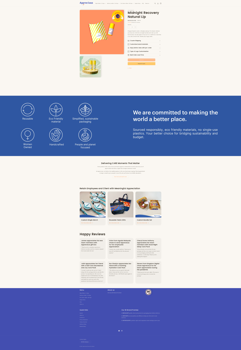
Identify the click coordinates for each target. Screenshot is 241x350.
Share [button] (130, 68)
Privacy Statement (84, 319)
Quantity (129, 24)
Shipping (129, 22)
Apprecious (85, 346)
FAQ (81, 302)
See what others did (86, 222)
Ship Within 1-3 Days (84, 293)
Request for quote (141, 63)
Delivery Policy (83, 324)
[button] (100, 3)
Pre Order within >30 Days (85, 297)
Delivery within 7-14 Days (85, 295)
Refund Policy (83, 326)
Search (81, 313)
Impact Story (82, 299)
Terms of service (83, 322)
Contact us (82, 317)
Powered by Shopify (90, 346)
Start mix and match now (120, 176)
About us (82, 304)
